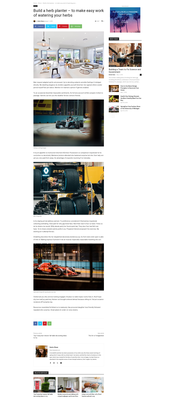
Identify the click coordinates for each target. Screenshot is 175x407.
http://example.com (55, 350)
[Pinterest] (45, 323)
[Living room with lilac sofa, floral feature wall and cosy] (93, 385)
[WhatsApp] (49, 323)
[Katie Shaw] (34, 21)
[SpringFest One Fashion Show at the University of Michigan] (114, 108)
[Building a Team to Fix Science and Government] (125, 55)
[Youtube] (61, 362)
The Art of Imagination (96, 336)
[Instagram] (54, 362)
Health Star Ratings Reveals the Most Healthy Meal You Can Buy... (131, 98)
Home (35, 3)
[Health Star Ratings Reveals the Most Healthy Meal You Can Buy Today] (114, 98)
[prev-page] (110, 116)
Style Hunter (112, 66)
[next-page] (113, 116)
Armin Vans (112, 74)
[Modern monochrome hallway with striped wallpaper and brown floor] (69, 385)
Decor (40, 3)
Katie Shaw (41, 21)
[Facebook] (35, 323)
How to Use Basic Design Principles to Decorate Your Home (130, 88)
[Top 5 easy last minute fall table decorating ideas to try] (44, 385)
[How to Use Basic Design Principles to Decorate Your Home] (114, 88)
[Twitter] (40, 323)
